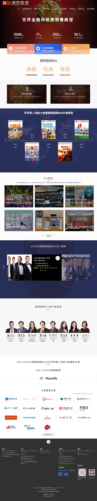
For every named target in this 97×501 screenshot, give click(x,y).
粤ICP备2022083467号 (48, 496)
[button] (5, 140)
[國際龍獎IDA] (16, 3)
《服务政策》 (45, 494)
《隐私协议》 (52, 494)
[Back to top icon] (90, 498)
